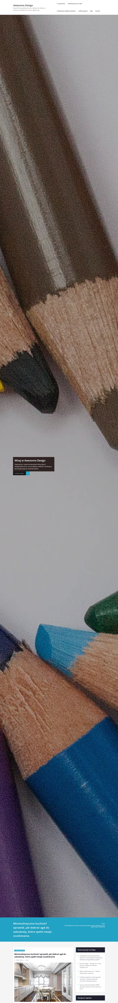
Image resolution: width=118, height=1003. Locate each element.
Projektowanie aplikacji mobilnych (66, 11)
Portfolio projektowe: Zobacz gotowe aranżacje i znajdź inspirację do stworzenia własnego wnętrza (90, 979)
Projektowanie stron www (75, 3)
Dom (27, 960)
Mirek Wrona (19, 960)
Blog (91, 11)
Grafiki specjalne (82, 11)
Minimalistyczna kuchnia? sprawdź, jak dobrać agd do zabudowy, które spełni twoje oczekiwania (85, 926)
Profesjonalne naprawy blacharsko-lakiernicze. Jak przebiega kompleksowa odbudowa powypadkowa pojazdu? (91, 957)
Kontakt (97, 11)
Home (103, 923)
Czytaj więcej (19, 473)
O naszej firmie (61, 3)
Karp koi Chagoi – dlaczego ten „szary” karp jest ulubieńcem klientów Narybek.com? (90, 965)
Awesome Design (23, 5)
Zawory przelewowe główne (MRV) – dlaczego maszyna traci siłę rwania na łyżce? (90, 986)
